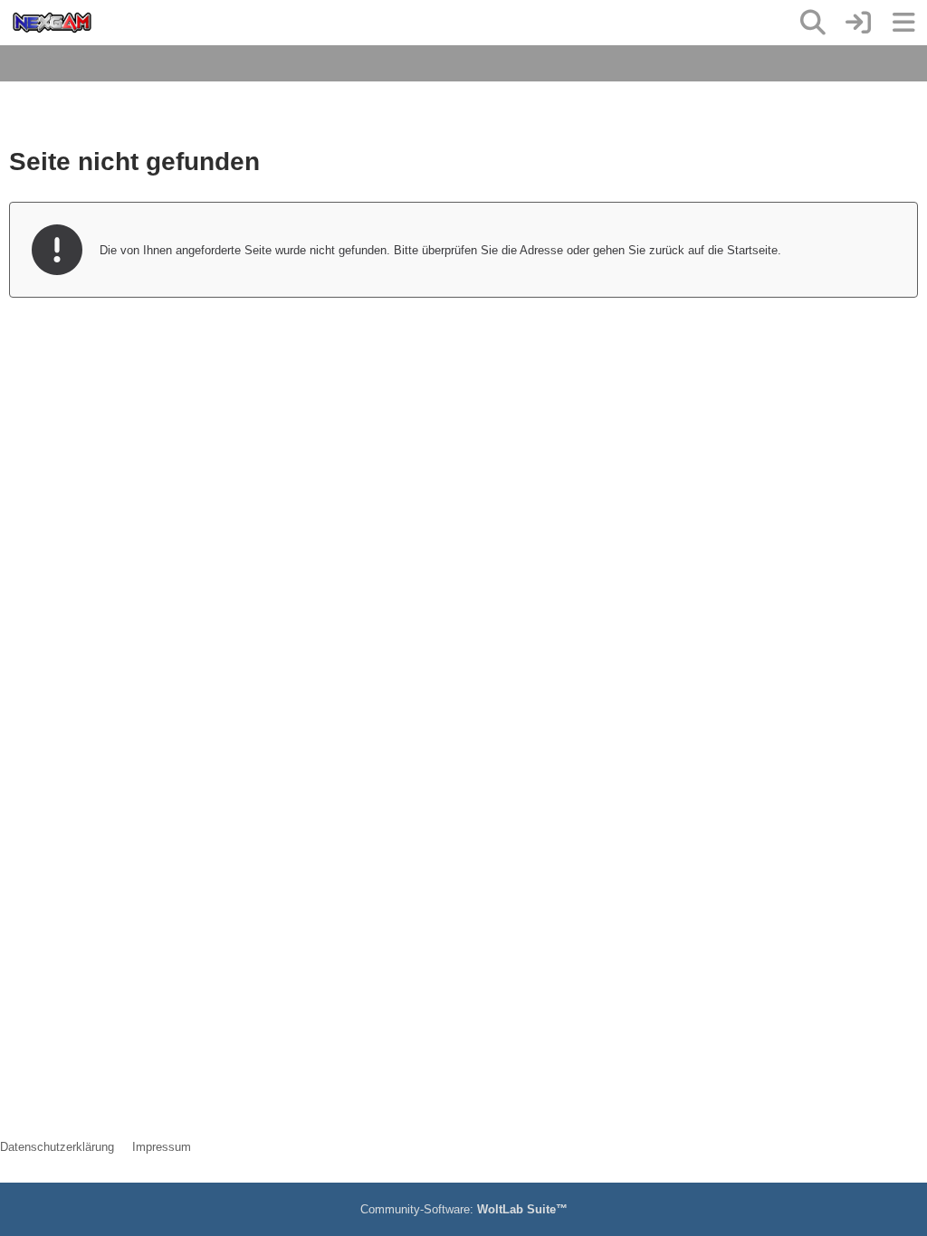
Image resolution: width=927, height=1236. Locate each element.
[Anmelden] (858, 22)
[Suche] (813, 23)
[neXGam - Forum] (52, 23)
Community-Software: (464, 1209)
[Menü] (903, 23)
